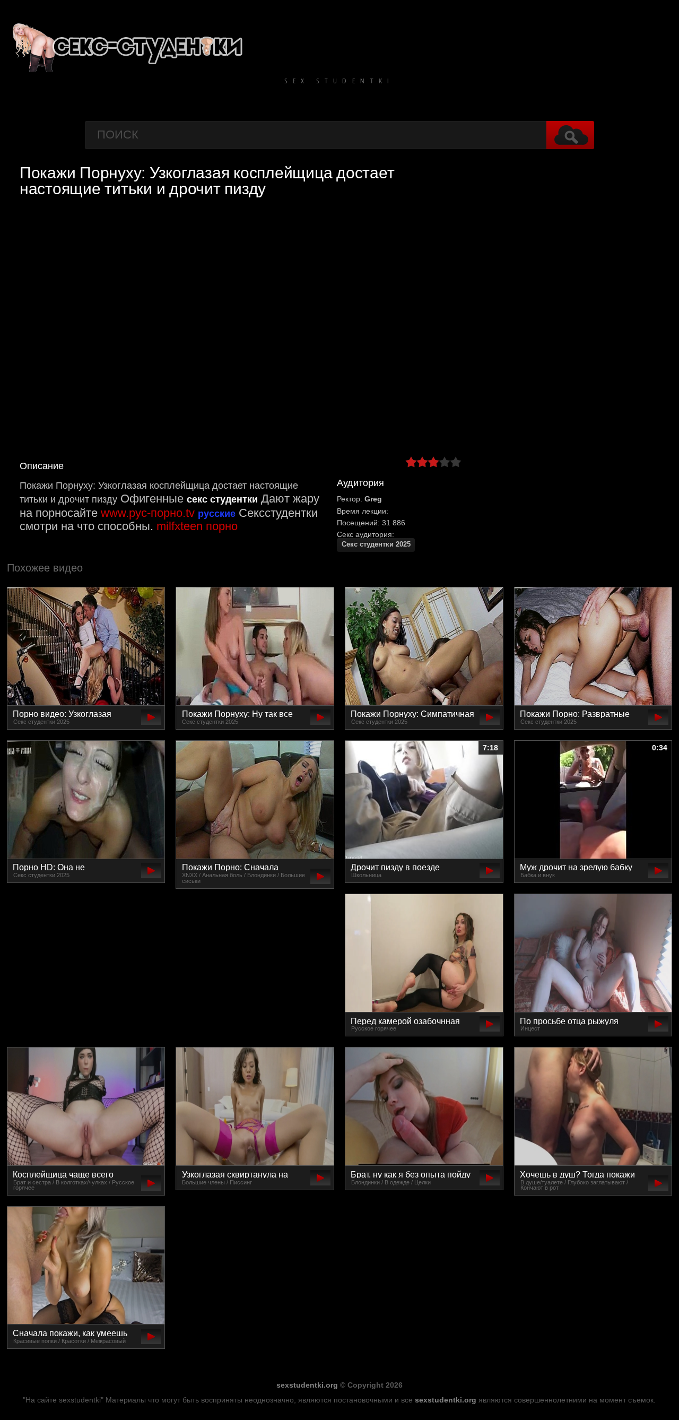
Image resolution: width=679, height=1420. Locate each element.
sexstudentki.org (307, 1385)
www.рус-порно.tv (148, 512)
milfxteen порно (197, 526)
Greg (373, 499)
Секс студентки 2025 (376, 544)
